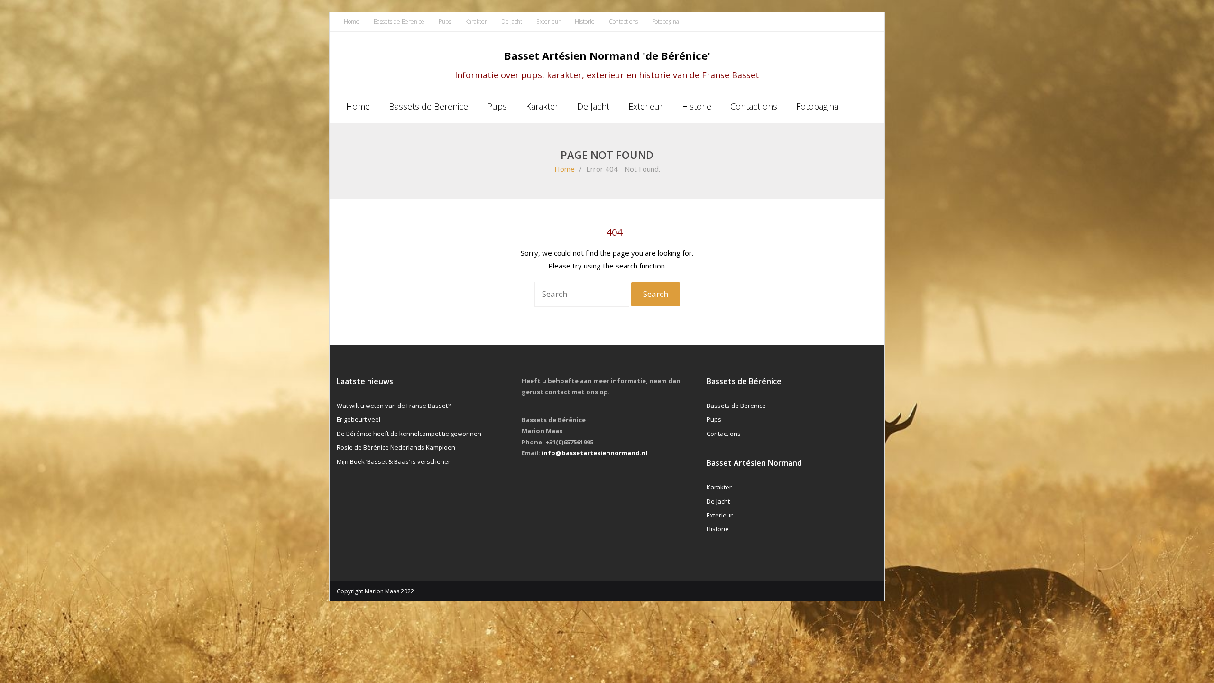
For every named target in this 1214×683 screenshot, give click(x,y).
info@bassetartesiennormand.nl (595, 453)
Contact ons (623, 22)
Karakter (476, 22)
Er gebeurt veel (358, 419)
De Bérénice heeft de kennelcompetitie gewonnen (409, 433)
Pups (445, 22)
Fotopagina (665, 22)
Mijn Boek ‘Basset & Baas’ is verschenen (394, 461)
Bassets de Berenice (399, 22)
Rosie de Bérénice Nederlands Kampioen (396, 447)
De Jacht (511, 22)
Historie (585, 22)
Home (351, 22)
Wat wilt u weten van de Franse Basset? (394, 405)
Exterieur (548, 22)
